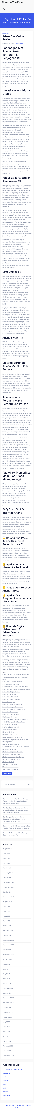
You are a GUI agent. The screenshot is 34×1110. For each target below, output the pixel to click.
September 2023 (8, 1012)
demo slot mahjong (9, 702)
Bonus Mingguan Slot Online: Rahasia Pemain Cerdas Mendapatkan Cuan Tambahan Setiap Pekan (15, 801)
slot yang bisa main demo (11, 759)
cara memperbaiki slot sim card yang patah (15, 678)
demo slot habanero (9, 694)
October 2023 (7, 1007)
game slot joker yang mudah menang (15, 719)
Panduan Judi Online (8, 43)
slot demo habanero (9, 749)
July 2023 (6, 1022)
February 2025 (8, 930)
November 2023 (8, 1003)
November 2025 (8, 887)
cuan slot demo (7, 687)
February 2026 (8, 873)
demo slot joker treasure (11, 699)
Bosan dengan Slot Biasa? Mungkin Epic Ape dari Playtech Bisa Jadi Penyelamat (16, 827)
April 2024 (6, 978)
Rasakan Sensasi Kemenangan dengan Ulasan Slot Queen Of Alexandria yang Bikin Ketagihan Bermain (16, 810)
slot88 (5, 1088)
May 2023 (6, 1031)
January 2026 (7, 877)
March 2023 (7, 1041)
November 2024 (8, 945)
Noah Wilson (19, 43)
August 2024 (7, 959)
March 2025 (7, 926)
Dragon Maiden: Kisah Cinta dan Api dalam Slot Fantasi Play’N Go (15, 834)
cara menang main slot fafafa (12, 682)
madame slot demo (8, 732)
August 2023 (7, 1017)
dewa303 (6, 1092)
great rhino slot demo (10, 724)
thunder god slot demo (10, 767)
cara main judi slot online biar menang (15, 674)
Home (5, 22)
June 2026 (6, 853)
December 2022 (8, 1055)
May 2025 (6, 916)
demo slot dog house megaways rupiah (16, 689)
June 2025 (6, 911)
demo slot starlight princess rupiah (14, 709)
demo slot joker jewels (10, 697)
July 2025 (6, 906)
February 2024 (8, 988)
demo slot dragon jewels (11, 692)
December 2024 (8, 940)
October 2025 (7, 892)
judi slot (5, 1077)
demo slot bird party (21, 687)
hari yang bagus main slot (11, 727)
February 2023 (8, 1046)
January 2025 (7, 935)
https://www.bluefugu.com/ (12, 1069)
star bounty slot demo (10, 764)
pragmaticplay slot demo (10, 744)
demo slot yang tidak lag (11, 714)
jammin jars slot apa (9, 729)
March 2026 (7, 868)
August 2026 (7, 849)
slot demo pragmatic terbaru (12, 754)
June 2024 (6, 969)
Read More (7, 773)
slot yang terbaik (8, 762)
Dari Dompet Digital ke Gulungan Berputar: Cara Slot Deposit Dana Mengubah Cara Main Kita (14, 819)
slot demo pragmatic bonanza (12, 752)
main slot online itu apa (10, 734)
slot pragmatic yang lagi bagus (13, 757)
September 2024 (8, 954)
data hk (5, 1080)
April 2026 (6, 863)
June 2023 (6, 1027)
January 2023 (7, 1051)
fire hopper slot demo (9, 717)
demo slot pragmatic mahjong (12, 707)
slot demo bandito (22, 747)
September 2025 (8, 897)
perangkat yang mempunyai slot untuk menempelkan (15, 741)
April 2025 (6, 921)
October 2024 (7, 950)
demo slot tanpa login (10, 712)
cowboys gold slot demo (11, 684)
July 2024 (6, 964)
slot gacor (6, 1073)
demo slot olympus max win (12, 704)
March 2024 (7, 983)
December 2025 (8, 882)
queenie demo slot (8, 747)
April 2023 (6, 1036)
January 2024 (7, 993)
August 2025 (7, 902)
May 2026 (6, 858)
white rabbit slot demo (10, 769)
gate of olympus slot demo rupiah (14, 722)
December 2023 (8, 998)
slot (4, 1084)
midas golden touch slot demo (12, 737)
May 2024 (6, 974)
